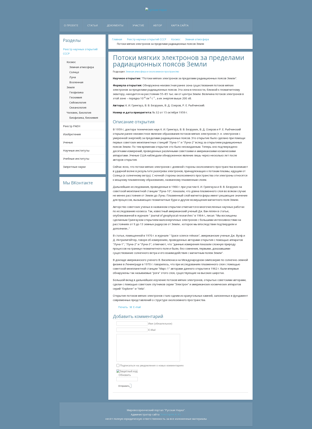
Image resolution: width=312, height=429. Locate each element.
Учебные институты (76, 158)
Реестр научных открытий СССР (146, 39)
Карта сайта (179, 25)
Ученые (68, 142)
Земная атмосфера (197, 39)
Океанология (77, 107)
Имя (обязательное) (160, 323)
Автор (157, 25)
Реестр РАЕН (71, 126)
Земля (71, 87)
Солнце (74, 72)
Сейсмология (77, 102)
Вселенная (76, 82)
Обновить (125, 374)
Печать (123, 307)
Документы (115, 25)
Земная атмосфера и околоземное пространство (152, 71)
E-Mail (151, 329)
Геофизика (76, 92)
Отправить (124, 386)
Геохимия (75, 97)
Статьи (92, 25)
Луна (72, 77)
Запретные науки (74, 166)
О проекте (71, 25)
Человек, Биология (79, 112)
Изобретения (72, 134)
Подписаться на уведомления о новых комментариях (152, 365)
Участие (138, 25)
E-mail (137, 307)
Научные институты (76, 150)
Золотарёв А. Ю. (170, 414)
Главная (117, 39)
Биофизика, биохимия (83, 117)
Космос (175, 39)
